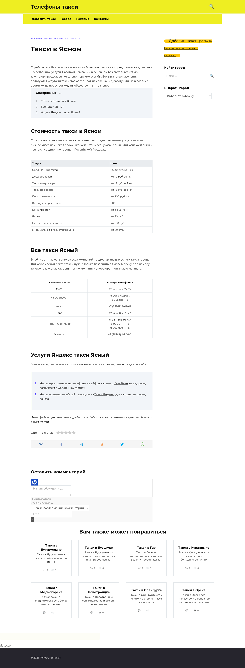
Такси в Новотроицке (99, 590)
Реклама (82, 18)
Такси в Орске (194, 590)
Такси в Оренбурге (146, 590)
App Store (121, 383)
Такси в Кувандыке (193, 547)
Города (66, 18)
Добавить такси (44, 18)
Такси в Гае (146, 547)
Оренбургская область (66, 39)
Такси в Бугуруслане (51, 547)
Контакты (101, 18)
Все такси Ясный (52, 106)
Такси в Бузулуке (99, 547)
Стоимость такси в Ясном (58, 101)
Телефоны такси (54, 7)
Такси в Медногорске (51, 590)
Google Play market (71, 388)
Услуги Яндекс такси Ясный (60, 112)
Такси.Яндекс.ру (106, 394)
